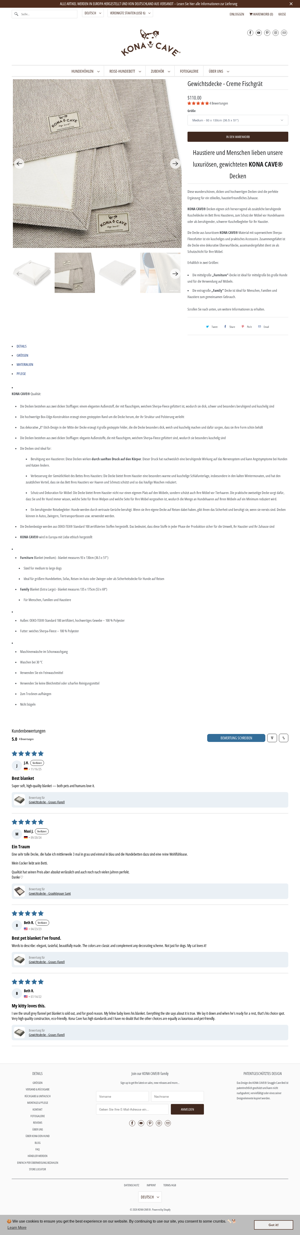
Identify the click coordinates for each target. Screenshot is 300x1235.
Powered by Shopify (161, 1210)
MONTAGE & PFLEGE (37, 1102)
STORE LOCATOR (37, 1169)
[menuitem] (85, 71)
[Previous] (19, 163)
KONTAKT (37, 1109)
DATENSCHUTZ (131, 1185)
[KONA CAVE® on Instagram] (276, 32)
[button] (199, 103)
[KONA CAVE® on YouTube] (259, 32)
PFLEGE (21, 373)
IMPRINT (151, 1185)
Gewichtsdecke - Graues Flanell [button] (47, 802)
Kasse (282, 14)
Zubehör (158, 71)
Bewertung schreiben (236, 738)
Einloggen (237, 14)
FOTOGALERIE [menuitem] (189, 71)
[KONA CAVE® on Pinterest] (267, 32)
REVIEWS (37, 1122)
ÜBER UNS (217, 71)
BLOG (38, 1143)
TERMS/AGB (169, 1185)
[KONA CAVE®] (150, 43)
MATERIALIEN (25, 364)
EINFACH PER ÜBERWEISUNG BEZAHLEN (37, 1162)
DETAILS (21, 346)
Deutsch (91, 13)
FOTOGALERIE (37, 1116)
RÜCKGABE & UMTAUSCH (38, 1096)
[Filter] (272, 738)
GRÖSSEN (22, 355)
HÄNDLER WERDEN (37, 1156)
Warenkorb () (262, 14)
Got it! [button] (274, 1225)
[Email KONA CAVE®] (284, 32)
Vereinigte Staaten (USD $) (128, 13)
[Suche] (16, 14)
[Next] (175, 163)
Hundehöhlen (83, 71)
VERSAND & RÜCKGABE (37, 1089)
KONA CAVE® (144, 1210)
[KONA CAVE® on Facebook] (250, 32)
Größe (191, 111)
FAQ (37, 1149)
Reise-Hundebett (122, 71)
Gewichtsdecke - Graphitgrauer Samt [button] (50, 893)
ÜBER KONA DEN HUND (38, 1136)
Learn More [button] (17, 1228)
